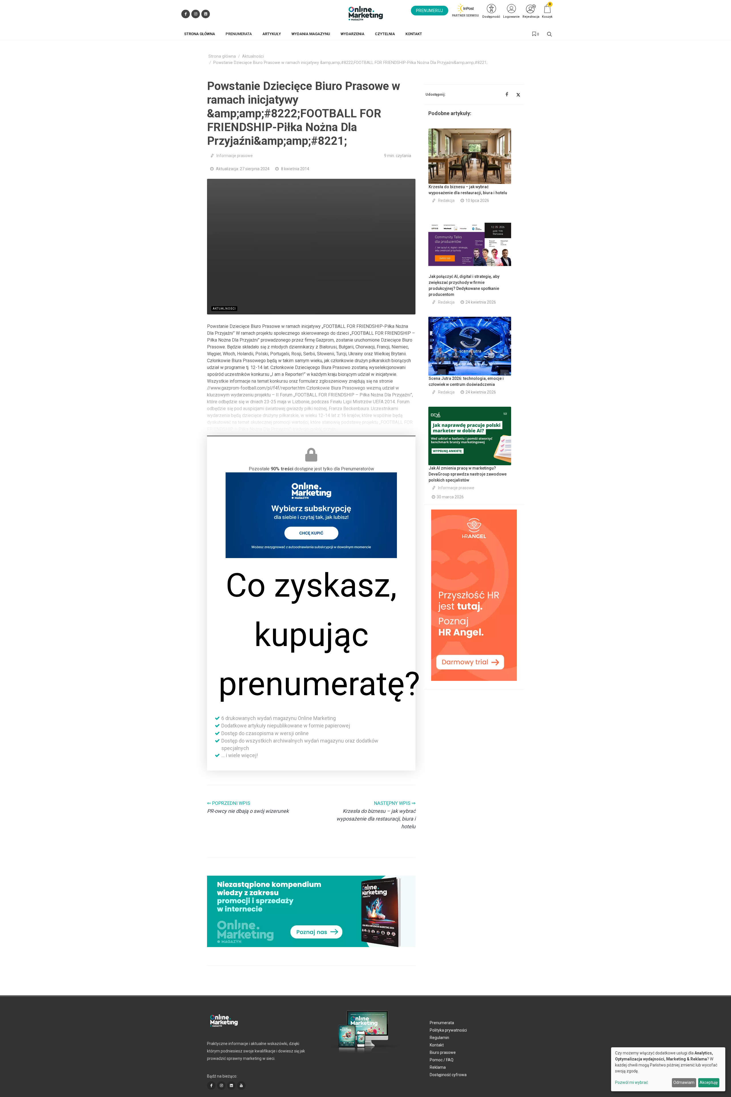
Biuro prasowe (443, 1052)
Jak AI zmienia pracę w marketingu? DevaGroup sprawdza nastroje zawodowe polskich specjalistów (468, 474)
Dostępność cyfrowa (448, 1074)
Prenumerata (442, 1022)
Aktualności (253, 56)
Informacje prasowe (234, 155)
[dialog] (668, 1069)
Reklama (438, 1067)
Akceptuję (709, 1082)
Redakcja (446, 200)
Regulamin (439, 1037)
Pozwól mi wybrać (631, 1082)
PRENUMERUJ (429, 10)
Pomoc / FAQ (441, 1060)
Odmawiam (683, 1082)
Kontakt (437, 1045)
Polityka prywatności (448, 1030)
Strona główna (222, 56)
